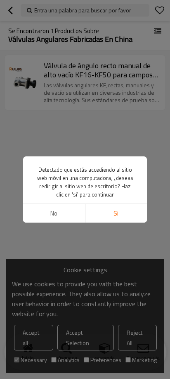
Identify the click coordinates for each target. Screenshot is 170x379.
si (115, 213)
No (53, 213)
